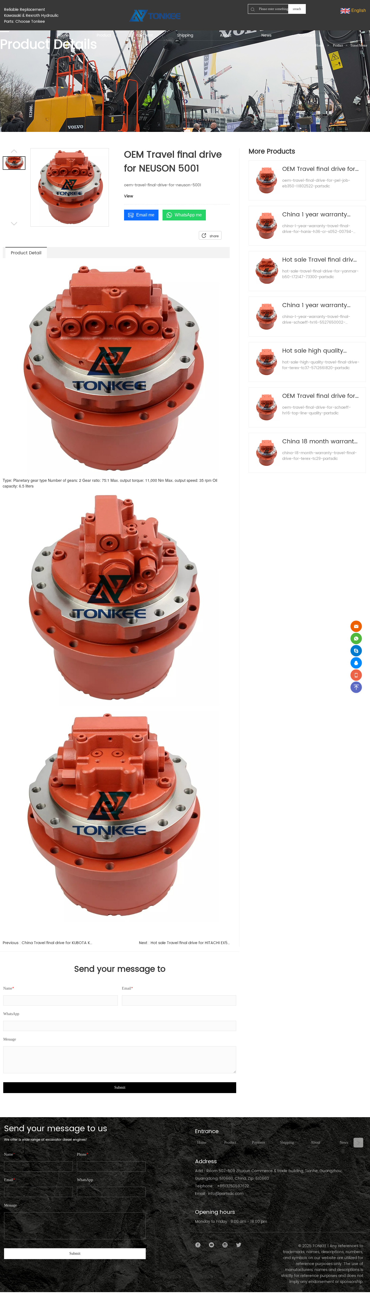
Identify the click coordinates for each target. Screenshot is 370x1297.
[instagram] (225, 1245)
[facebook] (198, 1245)
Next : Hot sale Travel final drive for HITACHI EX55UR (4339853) (184, 943)
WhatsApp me (188, 215)
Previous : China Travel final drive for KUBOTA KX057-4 (48, 943)
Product (338, 45)
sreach (297, 9)
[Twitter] (239, 1245)
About (315, 1142)
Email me (145, 215)
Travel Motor (358, 45)
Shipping (287, 1142)
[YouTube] (211, 1245)
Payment (258, 1142)
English (358, 10)
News (344, 1142)
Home (319, 45)
